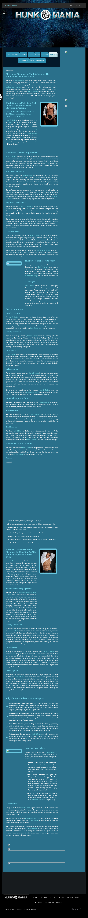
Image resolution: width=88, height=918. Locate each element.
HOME (35, 897)
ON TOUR (70, 897)
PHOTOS (30, 55)
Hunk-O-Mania (19, 80)
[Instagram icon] (71, 5)
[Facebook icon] (80, 5)
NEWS (77, 897)
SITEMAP (59, 902)
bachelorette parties (13, 87)
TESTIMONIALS (23, 61)
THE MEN (24, 55)
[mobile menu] (3, 14)
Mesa (10, 122)
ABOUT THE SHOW (13, 55)
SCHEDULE (44, 55)
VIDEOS (37, 55)
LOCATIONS (53, 55)
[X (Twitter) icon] (74, 5)
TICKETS (52, 897)
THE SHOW (43, 897)
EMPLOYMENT (40, 61)
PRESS (32, 61)
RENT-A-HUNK (37, 902)
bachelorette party (30, 129)
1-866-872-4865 (11, 5)
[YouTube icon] (77, 5)
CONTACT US (49, 902)
